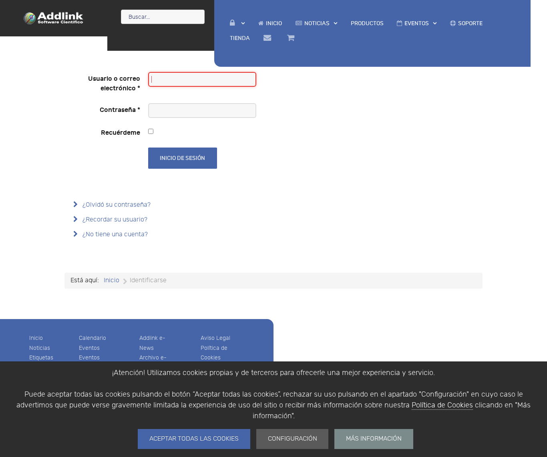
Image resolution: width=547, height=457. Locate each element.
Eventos (89, 348)
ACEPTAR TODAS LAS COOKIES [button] (194, 439)
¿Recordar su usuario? (114, 220)
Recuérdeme (120, 133)
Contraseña (120, 110)
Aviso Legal (215, 338)
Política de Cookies (442, 405)
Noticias (39, 348)
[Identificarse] (237, 23)
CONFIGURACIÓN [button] (292, 439)
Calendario (92, 338)
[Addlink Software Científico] (53, 18)
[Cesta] (292, 38)
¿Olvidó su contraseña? (116, 205)
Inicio (36, 338)
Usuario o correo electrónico (114, 83)
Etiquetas (41, 357)
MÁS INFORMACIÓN (374, 439)
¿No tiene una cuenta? (114, 234)
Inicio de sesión (182, 158)
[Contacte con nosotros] (268, 38)
